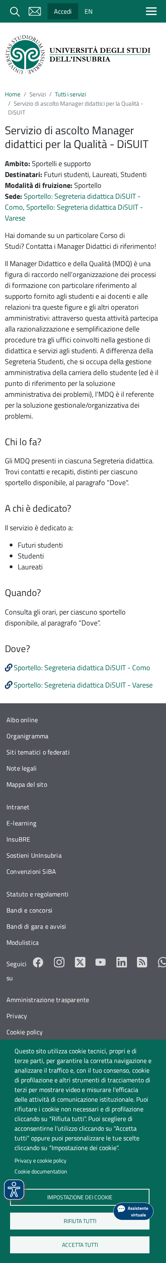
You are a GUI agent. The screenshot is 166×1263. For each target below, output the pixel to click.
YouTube (100, 962)
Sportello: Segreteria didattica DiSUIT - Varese (83, 684)
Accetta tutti (80, 1244)
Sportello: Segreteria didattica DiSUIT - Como (82, 667)
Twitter (80, 962)
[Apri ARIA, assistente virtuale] (133, 1211)
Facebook (38, 962)
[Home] (80, 54)
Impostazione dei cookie (79, 1197)
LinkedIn (121, 962)
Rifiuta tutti (79, 1221)
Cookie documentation (41, 1171)
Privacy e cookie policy (40, 1161)
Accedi (63, 11)
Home (13, 94)
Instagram (59, 962)
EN (89, 11)
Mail (34, 11)
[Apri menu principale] (153, 11)
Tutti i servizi (70, 94)
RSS (142, 962)
